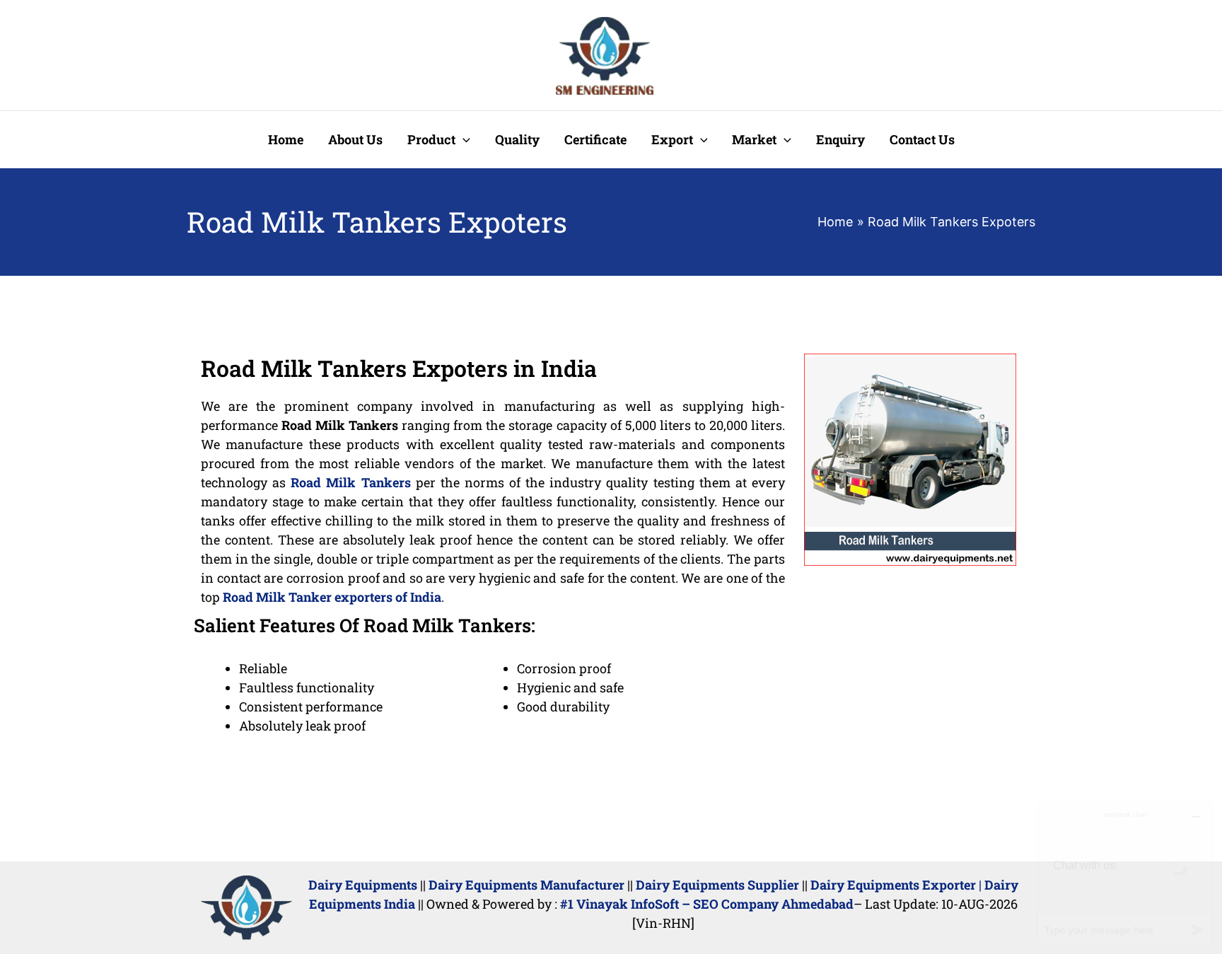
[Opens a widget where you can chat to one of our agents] (1125, 873)
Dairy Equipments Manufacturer (526, 884)
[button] (462, 139)
